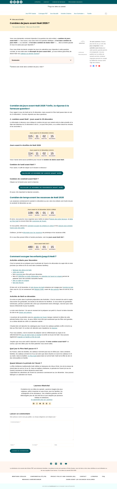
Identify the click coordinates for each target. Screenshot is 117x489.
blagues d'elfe (39, 289)
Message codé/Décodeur (31, 479)
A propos (38, 2)
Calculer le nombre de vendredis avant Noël (41, 187)
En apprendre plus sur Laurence (41, 399)
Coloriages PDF (43, 13)
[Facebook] (11, 2)
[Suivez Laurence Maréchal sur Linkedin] (43, 403)
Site (55, 445)
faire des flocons (18, 283)
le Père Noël (32, 356)
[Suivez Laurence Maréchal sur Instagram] (36, 403)
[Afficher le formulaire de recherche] (106, 13)
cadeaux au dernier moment (29, 53)
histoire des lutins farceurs (58, 219)
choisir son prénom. (25, 312)
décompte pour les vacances (32, 232)
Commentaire (16, 422)
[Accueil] (10, 19)
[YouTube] (21, 2)
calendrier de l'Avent (40, 317)
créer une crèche (18, 272)
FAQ (103, 476)
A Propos (94, 476)
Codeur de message (58, 2)
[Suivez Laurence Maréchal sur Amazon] (49, 403)
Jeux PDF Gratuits (31, 13)
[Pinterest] (17, 2)
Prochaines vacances (75, 2)
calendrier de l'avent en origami (51, 276)
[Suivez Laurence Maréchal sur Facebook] (33, 403)
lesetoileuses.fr (53, 486)
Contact (46, 2)
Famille (89, 13)
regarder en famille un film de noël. (28, 337)
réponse (54, 328)
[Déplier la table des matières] (71, 60)
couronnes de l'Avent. (39, 221)
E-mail (35, 445)
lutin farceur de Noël (37, 287)
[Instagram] (14, 2)
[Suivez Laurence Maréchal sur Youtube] (40, 403)
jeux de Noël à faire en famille (31, 335)
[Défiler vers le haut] (113, 482)
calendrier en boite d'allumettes (28, 276)
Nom (13, 445)
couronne (19, 274)
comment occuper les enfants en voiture (41, 226)
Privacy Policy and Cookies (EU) (63, 476)
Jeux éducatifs (54, 13)
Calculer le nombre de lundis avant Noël (42, 173)
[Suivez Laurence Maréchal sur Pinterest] (46, 403)
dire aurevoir (55, 289)
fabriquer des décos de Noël (22, 270)
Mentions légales (19, 476)
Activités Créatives (66, 13)
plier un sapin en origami (21, 280)
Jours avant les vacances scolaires (80, 479)
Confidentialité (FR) (38, 476)
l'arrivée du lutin (68, 287)
